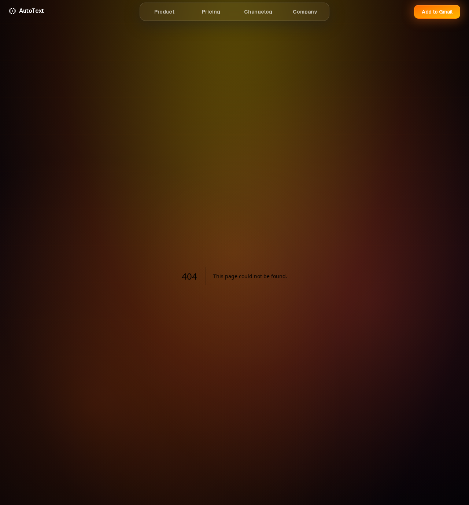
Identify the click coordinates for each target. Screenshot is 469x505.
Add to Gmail (437, 11)
